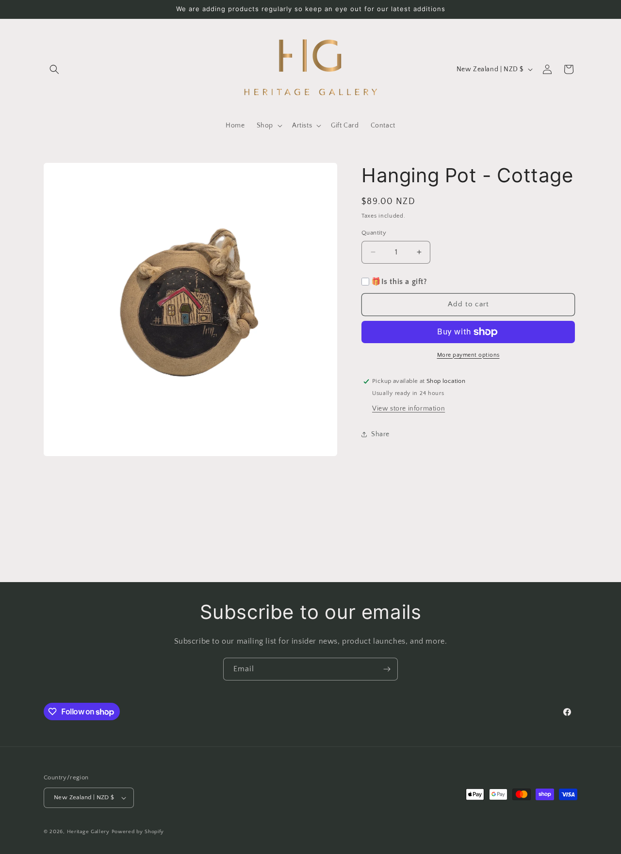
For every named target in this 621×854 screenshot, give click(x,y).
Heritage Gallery (88, 832)
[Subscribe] (386, 669)
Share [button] (380, 434)
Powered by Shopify (138, 832)
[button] (54, 69)
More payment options (468, 355)
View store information (408, 408)
